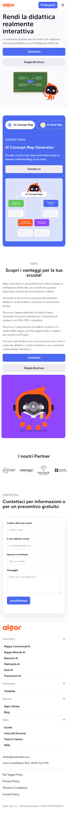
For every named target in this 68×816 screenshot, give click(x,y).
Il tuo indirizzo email (18, 539)
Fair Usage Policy (13, 774)
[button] (62, 5)
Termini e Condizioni (15, 787)
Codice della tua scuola (19, 523)
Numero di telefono (17, 554)
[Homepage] (12, 627)
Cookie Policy (11, 794)
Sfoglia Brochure (34, 62)
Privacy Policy (11, 781)
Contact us (34, 169)
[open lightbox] (33, 406)
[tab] (20, 125)
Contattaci (34, 51)
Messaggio (12, 570)
